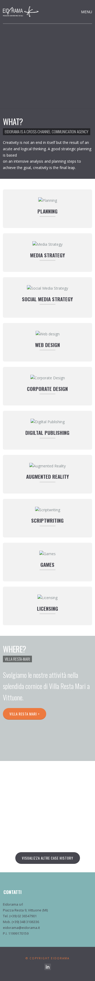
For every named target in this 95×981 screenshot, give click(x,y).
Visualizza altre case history (47, 858)
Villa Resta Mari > (25, 714)
